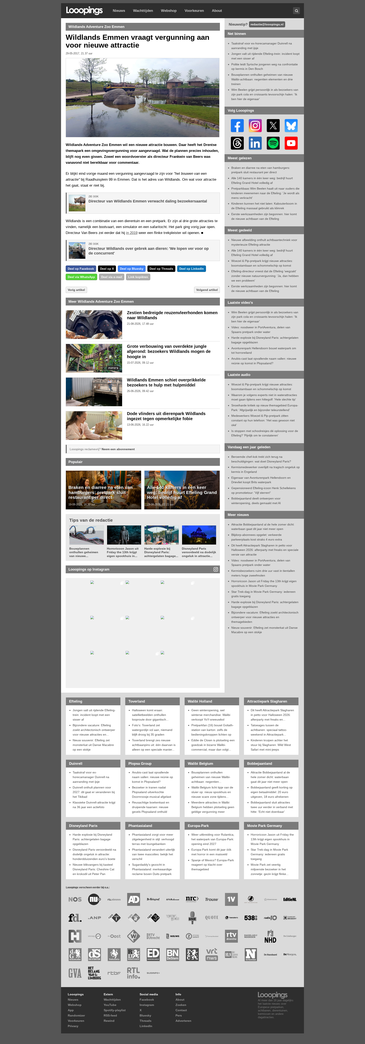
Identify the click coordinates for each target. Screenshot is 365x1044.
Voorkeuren (194, 10)
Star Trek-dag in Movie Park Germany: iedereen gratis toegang (269, 854)
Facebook (147, 999)
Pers (179, 1015)
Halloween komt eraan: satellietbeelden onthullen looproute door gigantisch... (150, 714)
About (217, 10)
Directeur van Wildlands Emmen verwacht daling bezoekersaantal (148, 201)
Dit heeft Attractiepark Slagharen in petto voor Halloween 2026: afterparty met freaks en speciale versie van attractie (264, 550)
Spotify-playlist (115, 1010)
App (71, 1010)
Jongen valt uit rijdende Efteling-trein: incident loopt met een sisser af (94, 714)
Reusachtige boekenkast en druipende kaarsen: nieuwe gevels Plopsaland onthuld (150, 807)
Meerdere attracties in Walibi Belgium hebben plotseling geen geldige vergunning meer (212, 807)
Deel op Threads (161, 268)
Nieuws (119, 10)
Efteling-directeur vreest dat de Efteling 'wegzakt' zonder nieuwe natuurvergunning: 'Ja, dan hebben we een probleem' (265, 276)
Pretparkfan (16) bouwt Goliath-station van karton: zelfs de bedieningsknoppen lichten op (212, 730)
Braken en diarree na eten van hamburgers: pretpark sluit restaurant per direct (100, 492)
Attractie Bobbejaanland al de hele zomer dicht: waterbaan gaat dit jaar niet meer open (270, 777)
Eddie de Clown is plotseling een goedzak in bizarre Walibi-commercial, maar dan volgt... (213, 745)
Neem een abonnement (118, 449)
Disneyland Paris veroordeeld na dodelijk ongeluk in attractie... (199, 552)
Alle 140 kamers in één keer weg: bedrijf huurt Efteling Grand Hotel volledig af (182, 492)
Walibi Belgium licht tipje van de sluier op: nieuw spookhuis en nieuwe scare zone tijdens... (212, 792)
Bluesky (145, 1015)
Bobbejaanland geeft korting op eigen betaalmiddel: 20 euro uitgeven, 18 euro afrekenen (272, 792)
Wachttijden (143, 10)
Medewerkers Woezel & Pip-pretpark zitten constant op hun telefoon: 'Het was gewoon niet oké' (263, 420)
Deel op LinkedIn (191, 268)
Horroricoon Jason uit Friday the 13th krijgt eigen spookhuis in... (123, 552)
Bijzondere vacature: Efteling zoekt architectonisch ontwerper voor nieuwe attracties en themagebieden (264, 617)
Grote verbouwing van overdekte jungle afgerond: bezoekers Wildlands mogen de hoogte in (169, 351)
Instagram (147, 1005)
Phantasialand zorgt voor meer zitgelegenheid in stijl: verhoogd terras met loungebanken (153, 839)
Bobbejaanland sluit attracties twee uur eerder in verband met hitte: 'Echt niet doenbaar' (272, 807)
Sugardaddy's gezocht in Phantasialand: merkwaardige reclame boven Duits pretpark (152, 869)
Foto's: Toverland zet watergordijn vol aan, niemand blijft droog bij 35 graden (152, 730)
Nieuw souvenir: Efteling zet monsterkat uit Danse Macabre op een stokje (93, 745)
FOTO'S (113, 368)
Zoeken (181, 1005)
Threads (145, 1020)
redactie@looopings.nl (267, 24)
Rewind (109, 1020)
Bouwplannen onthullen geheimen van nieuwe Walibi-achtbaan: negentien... (210, 777)
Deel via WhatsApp (81, 277)
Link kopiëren (138, 277)
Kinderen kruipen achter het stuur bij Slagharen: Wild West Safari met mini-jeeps (271, 745)
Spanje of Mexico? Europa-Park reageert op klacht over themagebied (212, 864)
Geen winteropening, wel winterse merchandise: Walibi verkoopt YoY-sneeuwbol (210, 714)
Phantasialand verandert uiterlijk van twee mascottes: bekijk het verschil (153, 854)
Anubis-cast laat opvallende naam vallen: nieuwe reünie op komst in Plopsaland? (152, 777)
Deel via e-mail (111, 277)
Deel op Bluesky (131, 268)
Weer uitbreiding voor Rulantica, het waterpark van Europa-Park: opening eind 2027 (212, 839)
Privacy (73, 1026)
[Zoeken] (296, 10)
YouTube (110, 1005)
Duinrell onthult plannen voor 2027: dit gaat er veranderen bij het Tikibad (94, 792)
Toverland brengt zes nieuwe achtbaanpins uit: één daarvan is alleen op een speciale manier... (154, 745)
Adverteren (183, 1020)
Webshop (169, 10)
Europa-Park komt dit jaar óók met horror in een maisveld (211, 852)
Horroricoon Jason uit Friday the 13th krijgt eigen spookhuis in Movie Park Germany (272, 839)
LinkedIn (146, 1026)
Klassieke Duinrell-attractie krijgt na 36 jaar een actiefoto (94, 805)
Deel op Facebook (81, 268)
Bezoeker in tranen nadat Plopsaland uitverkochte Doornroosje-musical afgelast (151, 792)
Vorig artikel (76, 290)
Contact (181, 1010)
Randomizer (76, 1015)
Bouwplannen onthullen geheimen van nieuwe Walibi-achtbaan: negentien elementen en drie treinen (262, 79)
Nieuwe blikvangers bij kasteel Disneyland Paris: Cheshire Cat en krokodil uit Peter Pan (93, 869)
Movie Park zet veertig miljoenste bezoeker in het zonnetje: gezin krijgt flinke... (270, 869)
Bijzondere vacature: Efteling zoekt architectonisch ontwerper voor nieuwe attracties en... (94, 730)
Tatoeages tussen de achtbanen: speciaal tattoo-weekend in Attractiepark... (269, 730)
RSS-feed (110, 1015)
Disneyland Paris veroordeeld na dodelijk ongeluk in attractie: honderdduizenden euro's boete (94, 854)
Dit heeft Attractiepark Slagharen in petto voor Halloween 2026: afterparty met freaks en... (272, 714)
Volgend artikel (207, 290)
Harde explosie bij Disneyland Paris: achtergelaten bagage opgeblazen (92, 839)
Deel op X (107, 268)
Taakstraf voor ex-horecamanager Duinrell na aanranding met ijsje (91, 777)
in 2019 (132, 233)
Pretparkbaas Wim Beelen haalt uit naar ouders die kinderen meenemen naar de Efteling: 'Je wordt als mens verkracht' (265, 193)
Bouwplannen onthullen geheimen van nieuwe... (83, 552)
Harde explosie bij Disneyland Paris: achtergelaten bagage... (161, 552)
